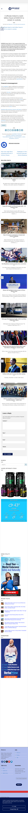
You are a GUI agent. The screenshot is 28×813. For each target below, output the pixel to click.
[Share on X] (10, 130)
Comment (5, 420)
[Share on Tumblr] (20, 130)
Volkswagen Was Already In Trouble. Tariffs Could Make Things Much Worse (14, 319)
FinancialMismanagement (8, 136)
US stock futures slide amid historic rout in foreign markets (14, 179)
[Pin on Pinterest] (15, 130)
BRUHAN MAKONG (21, 24)
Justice (23, 136)
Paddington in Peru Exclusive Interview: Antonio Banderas (22, 153)
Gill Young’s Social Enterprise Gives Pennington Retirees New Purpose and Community (14, 619)
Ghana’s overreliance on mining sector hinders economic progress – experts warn (14, 399)
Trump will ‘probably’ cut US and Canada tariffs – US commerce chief (14, 207)
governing (3, 120)
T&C (17, 757)
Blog (3, 768)
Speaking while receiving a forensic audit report (11, 109)
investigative (5, 86)
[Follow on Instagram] (4, 762)
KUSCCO (16, 138)
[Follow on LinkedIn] (11, 762)
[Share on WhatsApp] (6, 130)
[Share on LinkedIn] (17, 130)
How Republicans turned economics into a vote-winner (14, 263)
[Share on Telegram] (22, 130)
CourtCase (8, 135)
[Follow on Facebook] (2, 762)
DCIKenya (13, 135)
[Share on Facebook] (8, 130)
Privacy (18, 755)
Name (4, 432)
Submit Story (5, 773)
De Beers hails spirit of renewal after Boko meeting (14, 373)
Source (3, 125)
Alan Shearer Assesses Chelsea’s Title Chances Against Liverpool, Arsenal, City (14, 623)
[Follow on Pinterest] (9, 762)
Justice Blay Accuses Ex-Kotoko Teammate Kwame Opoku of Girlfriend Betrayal (15, 627)
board (21, 99)
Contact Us (5, 770)
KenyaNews (11, 138)
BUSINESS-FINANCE (16, 134)
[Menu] (1, 8)
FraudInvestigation (18, 136)
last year (8, 92)
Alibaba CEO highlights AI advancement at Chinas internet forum (14, 291)
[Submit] (26, 465)
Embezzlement (19, 135)
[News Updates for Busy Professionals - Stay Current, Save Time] (14, 8)
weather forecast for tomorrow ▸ (14, 520)
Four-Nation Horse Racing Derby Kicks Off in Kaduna (14, 615)
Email (4, 439)
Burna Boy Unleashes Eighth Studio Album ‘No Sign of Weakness (15, 611)
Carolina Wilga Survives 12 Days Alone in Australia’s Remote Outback (15, 631)
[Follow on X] (7, 762)
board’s (10, 106)
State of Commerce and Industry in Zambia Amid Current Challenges (14, 235)
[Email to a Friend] (13, 130)
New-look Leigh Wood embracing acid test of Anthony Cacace (7, 153)
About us (18, 752)
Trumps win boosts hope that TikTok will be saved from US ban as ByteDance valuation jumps (14, 347)
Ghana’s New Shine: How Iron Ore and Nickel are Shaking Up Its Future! (15, 603)
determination (19, 79)
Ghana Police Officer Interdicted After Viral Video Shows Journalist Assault (15, 607)
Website (4, 446)
